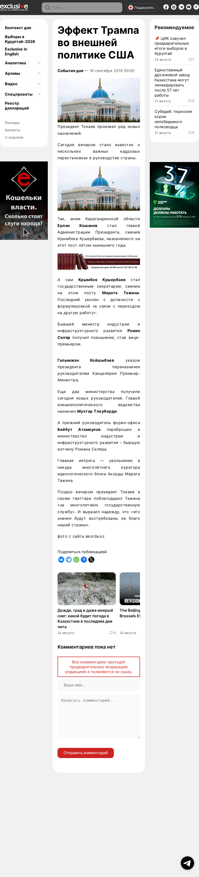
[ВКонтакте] (61, 560)
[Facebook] (166, 8)
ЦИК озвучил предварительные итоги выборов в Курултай (172, 46)
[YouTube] (188, 8)
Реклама (12, 123)
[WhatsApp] (76, 560)
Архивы (12, 73)
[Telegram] (181, 8)
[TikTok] (196, 8)
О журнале (14, 137)
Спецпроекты (19, 94)
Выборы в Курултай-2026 (20, 39)
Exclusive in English (16, 51)
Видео (11, 83)
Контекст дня (18, 27)
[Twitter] (91, 560)
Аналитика (15, 62)
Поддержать (144, 7)
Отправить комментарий (86, 753)
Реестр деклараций (17, 105)
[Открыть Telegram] (187, 863)
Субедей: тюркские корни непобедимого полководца (173, 119)
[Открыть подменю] (39, 63)
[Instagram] (174, 8)
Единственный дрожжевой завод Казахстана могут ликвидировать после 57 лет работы (172, 82)
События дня (70, 70)
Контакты (12, 130)
